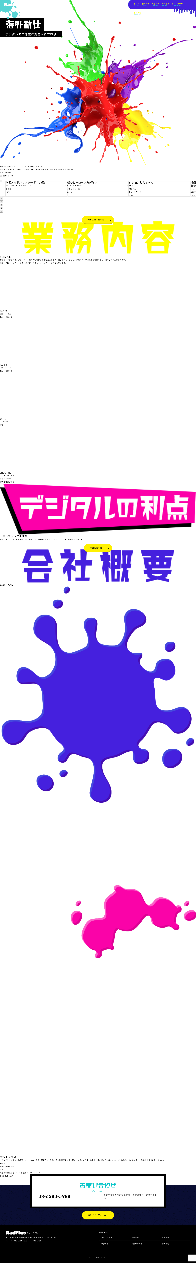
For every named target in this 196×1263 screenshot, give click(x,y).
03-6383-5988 (6, 176)
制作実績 (145, 4)
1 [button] (1, 198)
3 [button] (1, 205)
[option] (36, 189)
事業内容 (165, 1237)
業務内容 (155, 4)
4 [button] (1, 208)
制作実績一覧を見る (97, 220)
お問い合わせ (177, 4)
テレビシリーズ (12, 189)
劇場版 (131, 192)
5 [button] (1, 211)
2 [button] (1, 202)
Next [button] (1, 197)
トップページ (106, 1237)
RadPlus (12, 4)
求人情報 (137, 14)
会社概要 (165, 4)
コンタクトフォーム (97, 1215)
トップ (136, 4)
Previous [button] (1, 181)
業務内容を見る (97, 548)
